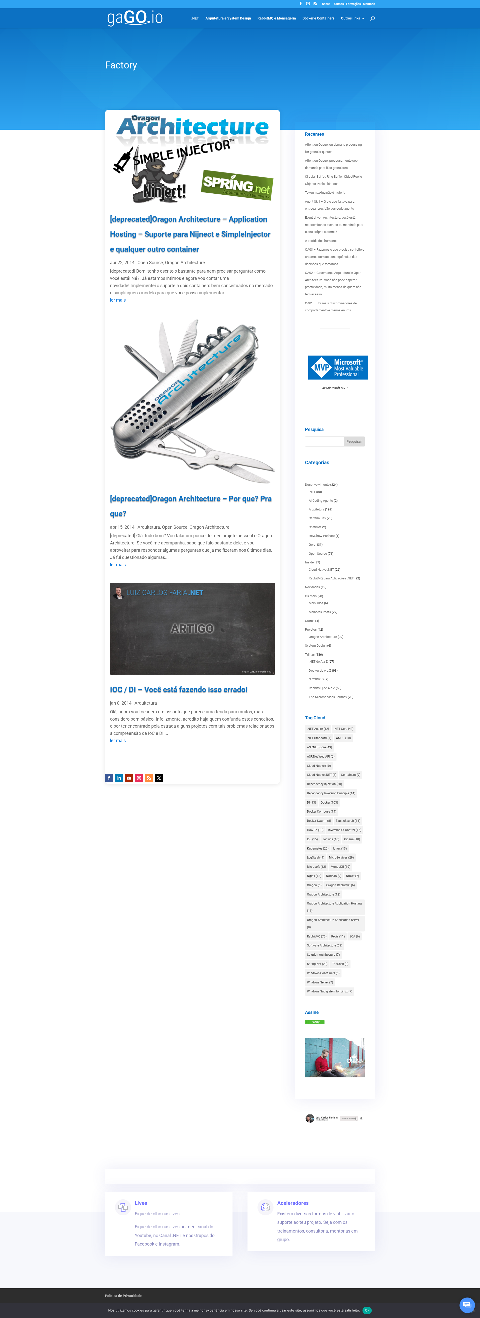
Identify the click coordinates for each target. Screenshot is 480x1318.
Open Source (150, 262)
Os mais (311, 596)
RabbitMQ (316, 936)
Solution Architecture (323, 954)
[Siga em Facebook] (109, 778)
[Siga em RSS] (149, 778)
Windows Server (320, 982)
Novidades (312, 587)
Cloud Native (319, 766)
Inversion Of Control (344, 830)
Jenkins (330, 839)
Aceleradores (293, 1203)
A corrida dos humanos (321, 241)
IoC (312, 839)
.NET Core (344, 729)
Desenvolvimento (317, 484)
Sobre (326, 4)
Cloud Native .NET (321, 569)
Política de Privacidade (123, 1296)
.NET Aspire (318, 729)
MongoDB (340, 867)
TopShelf (340, 964)
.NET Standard (319, 738)
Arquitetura (149, 527)
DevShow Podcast (322, 536)
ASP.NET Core (319, 747)
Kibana (352, 839)
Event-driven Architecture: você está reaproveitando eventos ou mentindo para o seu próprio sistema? (334, 225)
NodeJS (333, 876)
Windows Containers (323, 973)
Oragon (314, 885)
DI (311, 802)
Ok (367, 1310)
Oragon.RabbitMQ (340, 885)
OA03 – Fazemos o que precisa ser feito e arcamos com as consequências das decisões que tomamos (334, 257)
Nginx (314, 876)
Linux (340, 848)
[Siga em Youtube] (129, 778)
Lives (141, 1203)
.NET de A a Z (318, 661)
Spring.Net (317, 964)
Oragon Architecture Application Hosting (334, 907)
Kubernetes (317, 848)
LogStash (315, 857)
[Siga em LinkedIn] (119, 778)
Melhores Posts (320, 612)
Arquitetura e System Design (228, 18)
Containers (350, 775)
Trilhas (310, 654)
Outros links (350, 18)
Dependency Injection (324, 784)
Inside (309, 562)
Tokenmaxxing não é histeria (325, 192)
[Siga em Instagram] (139, 778)
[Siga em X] (159, 778)
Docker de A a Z (320, 670)
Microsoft (316, 867)
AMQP (343, 738)
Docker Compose (321, 811)
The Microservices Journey (328, 697)
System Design (315, 645)
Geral (312, 544)
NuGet (352, 876)
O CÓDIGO (316, 679)
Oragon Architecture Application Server (333, 923)
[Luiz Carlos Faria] (314, 1023)
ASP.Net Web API (320, 756)
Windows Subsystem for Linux (329, 991)
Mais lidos (316, 603)
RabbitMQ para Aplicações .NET (331, 578)
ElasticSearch (348, 821)
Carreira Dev (317, 518)
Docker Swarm (319, 821)
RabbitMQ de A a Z (322, 688)
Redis (338, 936)
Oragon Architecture (185, 262)
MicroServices (341, 857)
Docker (329, 802)
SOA (355, 936)
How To (315, 830)
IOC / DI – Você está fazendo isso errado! (179, 689)
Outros (309, 621)
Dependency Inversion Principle (331, 793)
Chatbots (315, 527)
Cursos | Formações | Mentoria (354, 4)
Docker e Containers (318, 18)
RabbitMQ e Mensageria (277, 18)
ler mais (118, 300)
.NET (195, 18)
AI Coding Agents (321, 500)
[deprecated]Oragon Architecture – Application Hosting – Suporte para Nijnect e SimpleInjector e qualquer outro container (190, 234)
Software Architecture (324, 945)
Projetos (311, 629)
